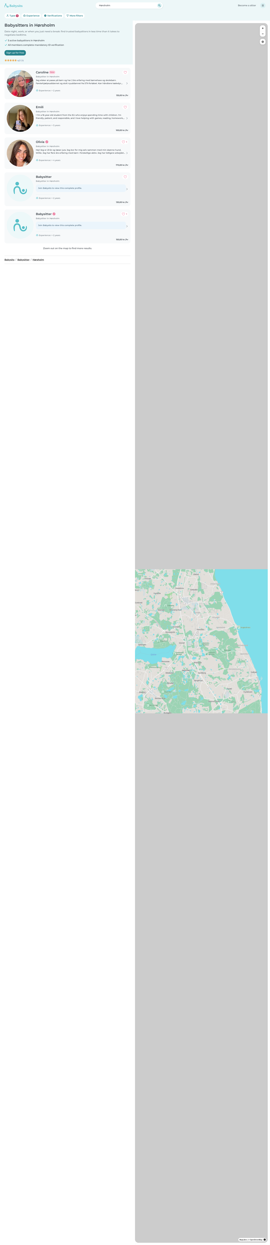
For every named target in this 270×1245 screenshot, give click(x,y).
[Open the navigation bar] (263, 5)
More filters (76, 15)
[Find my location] (263, 41)
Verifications (54, 15)
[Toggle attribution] (264, 1239)
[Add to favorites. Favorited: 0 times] (125, 72)
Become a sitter (247, 5)
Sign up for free (15, 52)
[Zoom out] (263, 34)
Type (13, 15)
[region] (201, 633)
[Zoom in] (263, 28)
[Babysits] (13, 5)
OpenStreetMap (256, 1239)
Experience (33, 15)
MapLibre (243, 1239)
